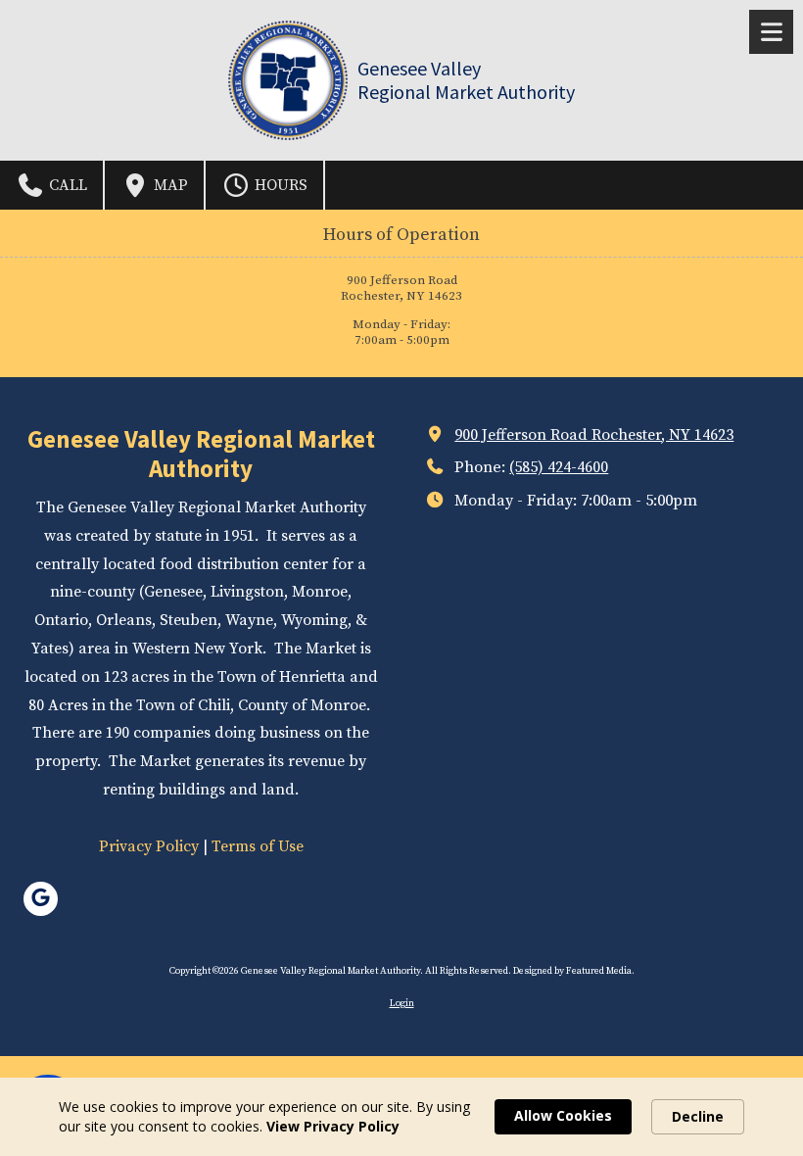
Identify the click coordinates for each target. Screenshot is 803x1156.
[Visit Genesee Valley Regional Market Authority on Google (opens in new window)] (41, 899)
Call (66, 185)
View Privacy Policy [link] (333, 1126)
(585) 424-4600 (558, 467)
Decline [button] (698, 1116)
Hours (279, 185)
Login (402, 1003)
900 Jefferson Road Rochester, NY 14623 (593, 435)
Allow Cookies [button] (563, 1115)
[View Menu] (771, 32)
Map (169, 185)
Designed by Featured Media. (574, 971)
